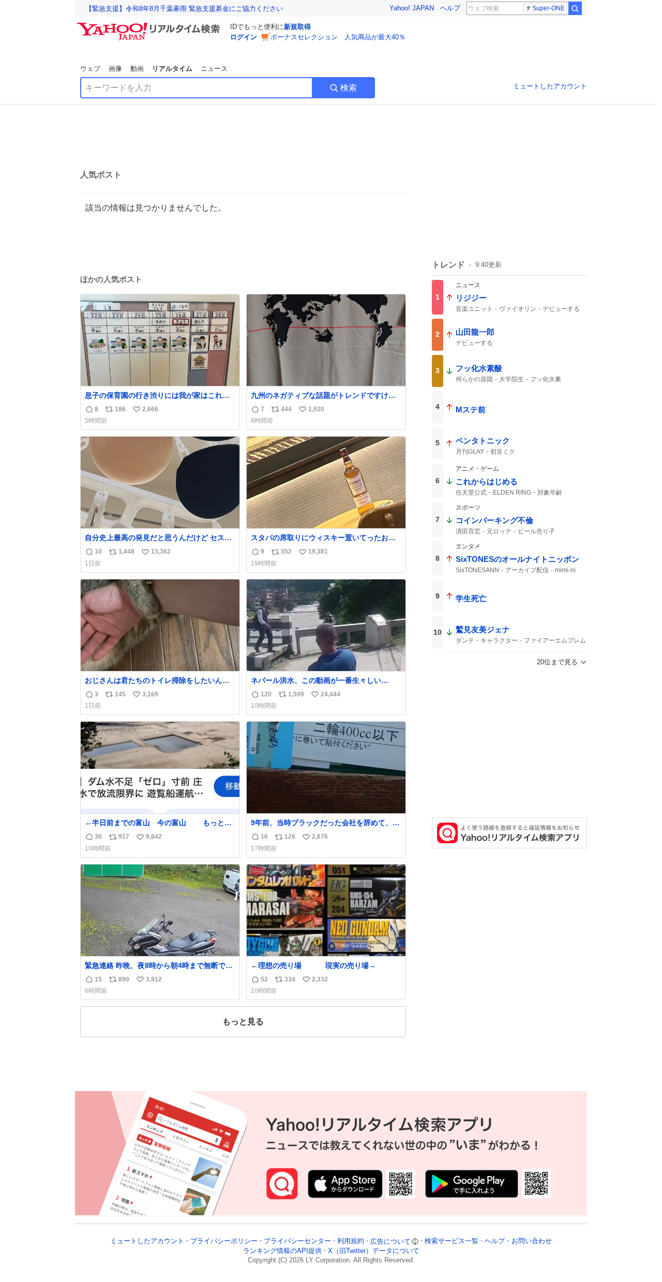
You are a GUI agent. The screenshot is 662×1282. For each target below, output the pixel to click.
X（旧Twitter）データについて (373, 1251)
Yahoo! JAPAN (411, 8)
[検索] (575, 8)
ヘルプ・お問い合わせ (518, 1241)
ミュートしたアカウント (550, 86)
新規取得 (297, 27)
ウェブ (90, 68)
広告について (390, 1241)
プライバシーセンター (297, 1241)
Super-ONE (548, 8)
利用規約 (350, 1241)
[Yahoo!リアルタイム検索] (150, 25)
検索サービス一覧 (451, 1241)
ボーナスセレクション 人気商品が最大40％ (337, 37)
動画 (137, 68)
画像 (115, 68)
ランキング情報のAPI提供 (282, 1251)
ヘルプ (450, 8)
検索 (348, 87)
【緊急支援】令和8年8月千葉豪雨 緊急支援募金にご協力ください (184, 8)
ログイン (243, 37)
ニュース (214, 68)
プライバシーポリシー (224, 1241)
